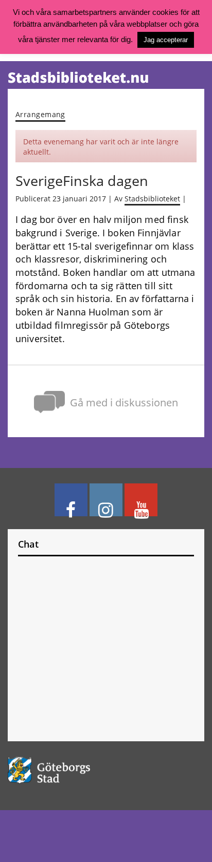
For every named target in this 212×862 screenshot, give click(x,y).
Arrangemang (40, 114)
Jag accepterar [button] (166, 40)
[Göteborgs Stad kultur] (106, 770)
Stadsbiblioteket (152, 198)
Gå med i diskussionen (124, 402)
